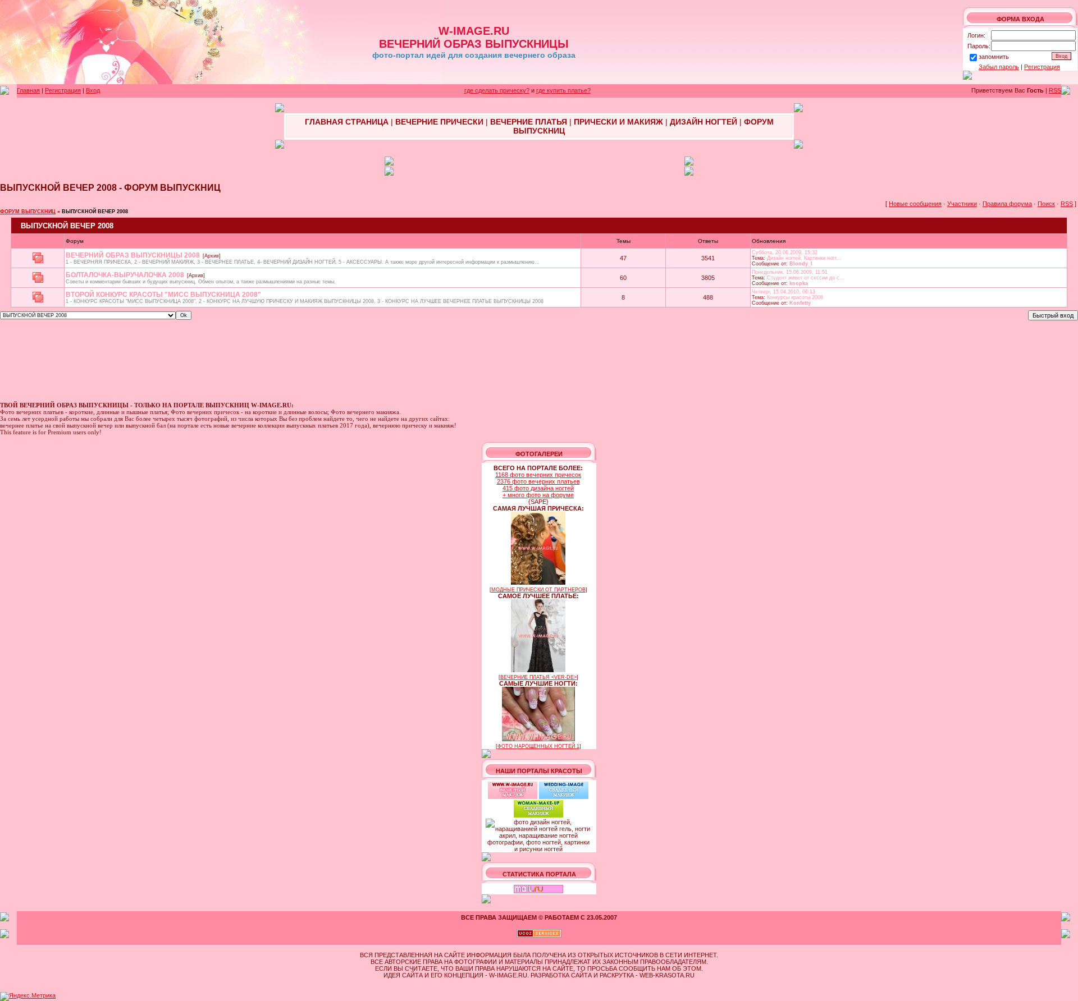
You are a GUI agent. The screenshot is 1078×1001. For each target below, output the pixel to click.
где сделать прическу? (496, 90)
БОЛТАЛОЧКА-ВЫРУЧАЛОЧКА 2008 (125, 275)
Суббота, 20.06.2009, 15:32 (784, 252)
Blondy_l (800, 264)
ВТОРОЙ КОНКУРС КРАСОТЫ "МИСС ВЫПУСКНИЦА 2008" (163, 295)
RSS (1055, 90)
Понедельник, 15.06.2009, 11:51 (790, 272)
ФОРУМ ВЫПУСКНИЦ (28, 211)
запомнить (994, 56)
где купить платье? (563, 90)
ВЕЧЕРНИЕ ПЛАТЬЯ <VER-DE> (538, 677)
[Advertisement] (539, 355)
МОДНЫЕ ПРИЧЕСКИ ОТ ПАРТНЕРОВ (538, 590)
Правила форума (1007, 203)
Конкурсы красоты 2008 (795, 297)
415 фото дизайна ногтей (538, 488)
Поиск (1046, 203)
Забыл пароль (999, 66)
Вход (93, 90)
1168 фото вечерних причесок (538, 474)
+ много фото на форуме (538, 495)
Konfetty (800, 303)
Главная (28, 90)
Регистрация (1042, 66)
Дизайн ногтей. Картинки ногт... (804, 258)
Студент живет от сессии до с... (805, 278)
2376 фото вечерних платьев (538, 481)
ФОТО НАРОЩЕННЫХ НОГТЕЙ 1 (538, 746)
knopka (798, 283)
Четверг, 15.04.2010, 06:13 (783, 292)
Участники (962, 203)
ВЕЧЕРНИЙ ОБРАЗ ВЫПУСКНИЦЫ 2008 (133, 255)
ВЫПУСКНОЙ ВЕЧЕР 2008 (95, 211)
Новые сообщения (915, 203)
